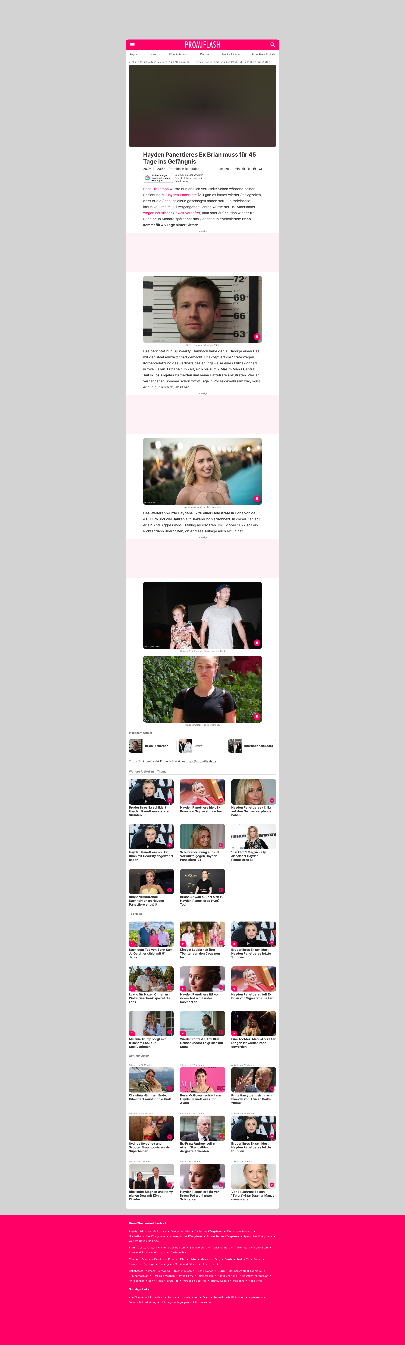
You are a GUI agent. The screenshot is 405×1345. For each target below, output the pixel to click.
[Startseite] (202, 45)
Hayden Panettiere (181, 195)
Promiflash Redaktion (184, 169)
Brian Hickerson (156, 189)
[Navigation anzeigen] (132, 44)
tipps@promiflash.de (201, 761)
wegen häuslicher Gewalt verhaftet (171, 213)
